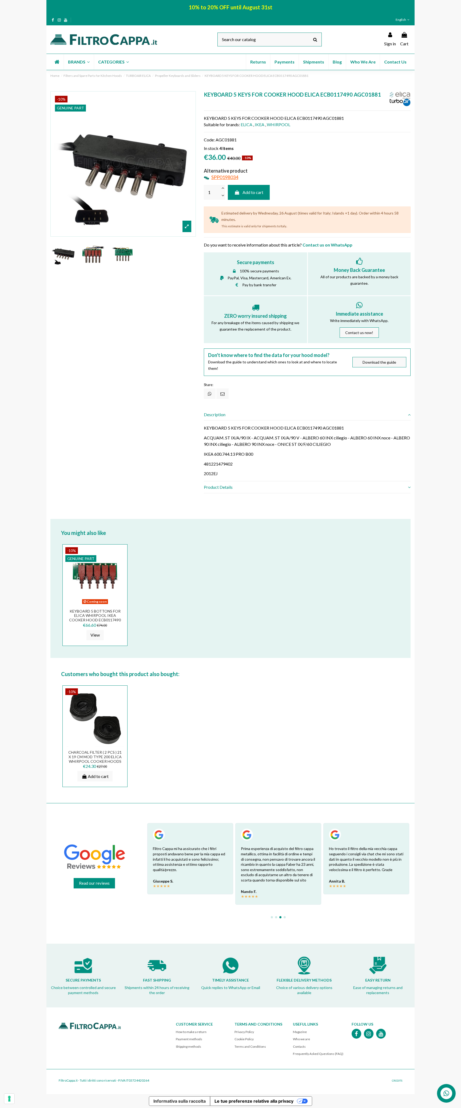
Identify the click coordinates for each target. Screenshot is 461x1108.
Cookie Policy (244, 1039)
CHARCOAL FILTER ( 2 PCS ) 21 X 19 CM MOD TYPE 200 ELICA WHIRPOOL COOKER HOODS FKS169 (95, 759)
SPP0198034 (224, 177)
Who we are (301, 1039)
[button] (78, 62)
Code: (209, 139)
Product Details (218, 487)
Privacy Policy (244, 1032)
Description (214, 414)
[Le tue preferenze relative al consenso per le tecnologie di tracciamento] (9, 1099)
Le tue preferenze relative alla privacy (253, 1101)
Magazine (300, 1032)
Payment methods (189, 1039)
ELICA (246, 124)
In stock (211, 148)
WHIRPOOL (278, 124)
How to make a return (191, 1032)
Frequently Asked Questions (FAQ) (318, 1054)
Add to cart (253, 192)
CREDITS (397, 1080)
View (95, 634)
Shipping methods (188, 1047)
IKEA (259, 124)
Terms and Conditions (250, 1047)
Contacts (299, 1047)
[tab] (307, 414)
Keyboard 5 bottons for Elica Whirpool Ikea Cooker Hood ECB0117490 (95, 615)
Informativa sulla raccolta (179, 1101)
